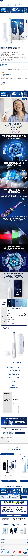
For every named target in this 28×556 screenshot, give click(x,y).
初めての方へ (2, 542)
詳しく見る (9, 480)
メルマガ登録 (2, 545)
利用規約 (2, 546)
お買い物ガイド (3, 539)
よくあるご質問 (3, 543)
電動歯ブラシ (7, 454)
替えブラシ (20, 454)
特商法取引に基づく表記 (4, 549)
